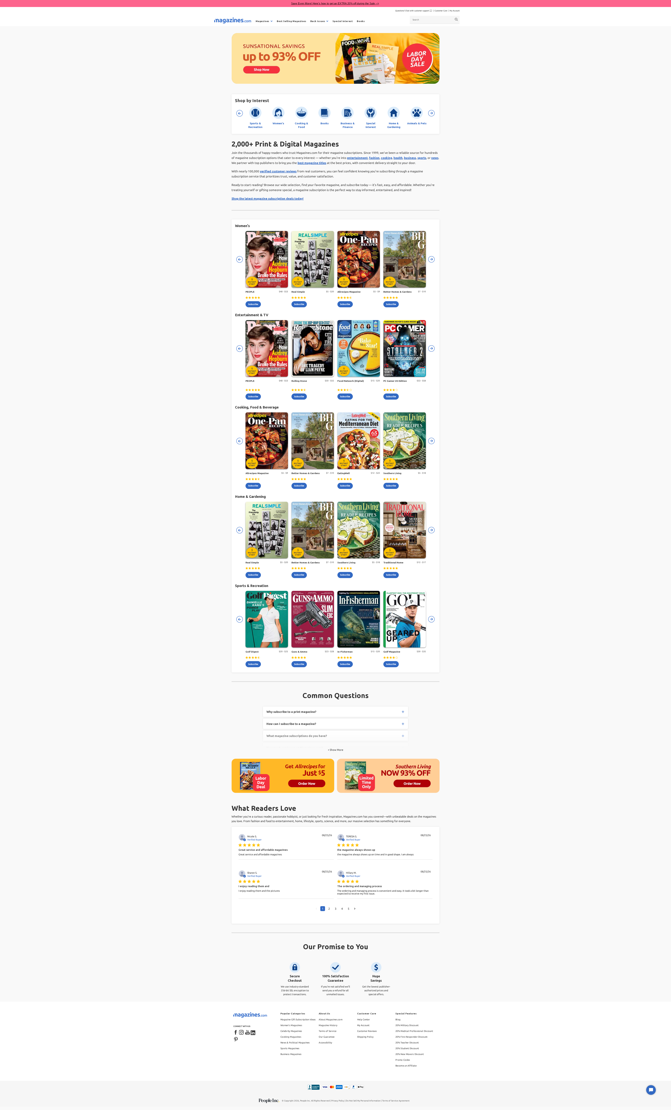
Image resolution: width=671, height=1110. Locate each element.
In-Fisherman (345, 651)
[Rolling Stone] (312, 348)
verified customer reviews (278, 171)
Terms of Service (327, 1031)
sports (421, 157)
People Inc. (305, 1101)
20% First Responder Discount (411, 1037)
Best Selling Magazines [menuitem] (291, 21)
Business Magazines (290, 1054)
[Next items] (431, 113)
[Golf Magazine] (404, 619)
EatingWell (343, 473)
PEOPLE (250, 292)
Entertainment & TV (251, 315)
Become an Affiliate (406, 1065)
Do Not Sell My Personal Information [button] (363, 1101)
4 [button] (342, 908)
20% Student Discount (407, 1048)
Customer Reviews (367, 1031)
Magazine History (328, 1025)
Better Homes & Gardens (397, 292)
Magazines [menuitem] (262, 21)
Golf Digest (252, 651)
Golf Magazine (391, 651)
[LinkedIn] (253, 1032)
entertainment (357, 157)
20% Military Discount (407, 1025)
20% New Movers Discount (409, 1054)
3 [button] (335, 908)
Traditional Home (393, 562)
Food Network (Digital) (350, 381)
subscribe (253, 304)
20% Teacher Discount (407, 1042)
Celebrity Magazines (291, 1031)
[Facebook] (236, 1032)
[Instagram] (241, 1032)
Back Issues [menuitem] (317, 21)
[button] (316, 908)
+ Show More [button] (335, 749)
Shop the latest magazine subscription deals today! (268, 198)
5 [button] (348, 908)
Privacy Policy (337, 1101)
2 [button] (329, 908)
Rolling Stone (299, 381)
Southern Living (392, 473)
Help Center (363, 1019)
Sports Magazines (290, 1048)
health (398, 157)
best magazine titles (312, 162)
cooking (386, 157)
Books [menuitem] (361, 21)
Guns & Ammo (299, 651)
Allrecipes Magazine (348, 292)
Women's (242, 226)
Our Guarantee (326, 1037)
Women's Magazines (291, 1025)
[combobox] (435, 19)
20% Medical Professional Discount (414, 1031)
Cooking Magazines (290, 1037)
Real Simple (298, 292)
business (410, 157)
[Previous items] (239, 113)
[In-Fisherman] (358, 619)
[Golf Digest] (267, 619)
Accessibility (325, 1042)
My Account (455, 11)
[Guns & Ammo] (312, 619)
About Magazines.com (330, 1019)
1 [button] (322, 908)
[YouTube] (247, 1032)
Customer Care (441, 11)
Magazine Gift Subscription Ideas (298, 1019)
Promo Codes (402, 1060)
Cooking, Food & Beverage (257, 407)
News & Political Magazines (295, 1042)
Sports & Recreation (251, 586)
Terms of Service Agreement (396, 1101)
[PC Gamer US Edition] (404, 348)
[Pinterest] (236, 1038)
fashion (374, 157)
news (434, 157)
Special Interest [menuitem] (343, 21)
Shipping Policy (365, 1037)
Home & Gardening (250, 497)
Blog (398, 1019)
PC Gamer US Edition (395, 381)
